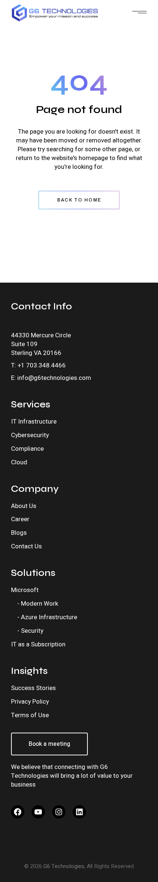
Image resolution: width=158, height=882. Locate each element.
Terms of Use (30, 715)
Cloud (19, 462)
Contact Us (26, 546)
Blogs (19, 532)
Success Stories (33, 688)
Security (32, 630)
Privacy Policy (30, 701)
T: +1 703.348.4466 (38, 365)
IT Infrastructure (34, 421)
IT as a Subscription (38, 644)
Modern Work (39, 603)
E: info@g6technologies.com (51, 377)
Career (20, 519)
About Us (23, 506)
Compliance (27, 448)
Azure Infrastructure (49, 617)
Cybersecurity (30, 435)
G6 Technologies (63, 866)
